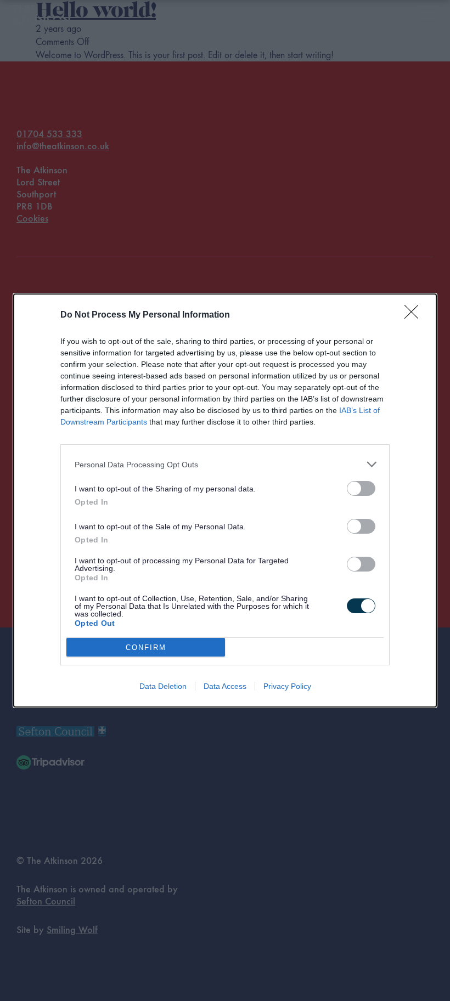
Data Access (225, 686)
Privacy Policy (287, 686)
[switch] (361, 488)
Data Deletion (163, 686)
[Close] (414, 315)
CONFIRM (146, 647)
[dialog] (225, 500)
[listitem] (225, 464)
